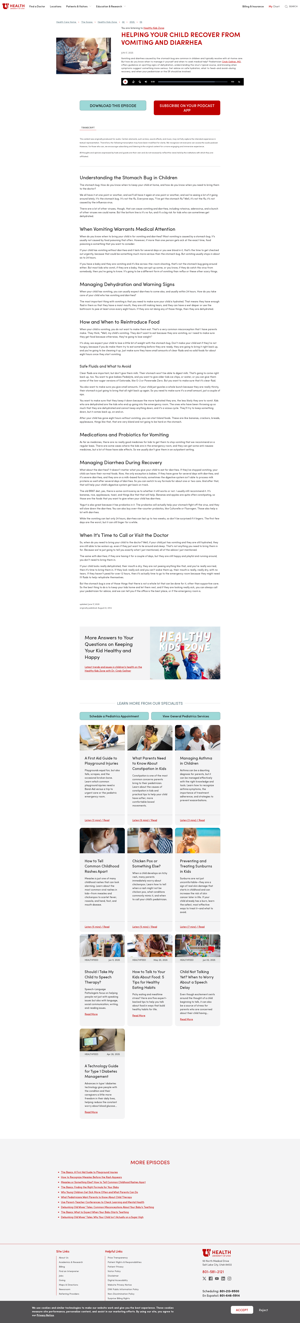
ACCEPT (242, 1310)
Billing (62, 1266)
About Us (63, 1257)
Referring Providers (69, 1293)
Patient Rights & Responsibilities (125, 1262)
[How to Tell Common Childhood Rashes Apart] (102, 880)
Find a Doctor (37, 6)
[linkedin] (223, 1278)
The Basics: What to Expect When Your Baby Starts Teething (95, 1212)
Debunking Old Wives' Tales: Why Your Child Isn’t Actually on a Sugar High (102, 1217)
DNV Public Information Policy (123, 1289)
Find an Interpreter (69, 1271)
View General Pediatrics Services (186, 716)
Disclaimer (113, 1275)
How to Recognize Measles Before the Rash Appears (91, 1177)
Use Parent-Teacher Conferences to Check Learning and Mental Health (102, 1202)
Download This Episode (113, 105)
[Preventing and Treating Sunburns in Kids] (197, 880)
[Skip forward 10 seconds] (140, 82)
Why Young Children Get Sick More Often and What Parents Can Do (99, 1192)
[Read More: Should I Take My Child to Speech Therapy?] (102, 945)
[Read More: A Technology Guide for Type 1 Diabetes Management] (102, 1039)
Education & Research (109, 6)
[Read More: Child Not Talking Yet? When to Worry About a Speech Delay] (197, 945)
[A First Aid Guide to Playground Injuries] (102, 775)
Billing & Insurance (253, 6)
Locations (55, 6)
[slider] (193, 81)
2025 (132, 21)
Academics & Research (71, 1262)
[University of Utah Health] (13, 6)
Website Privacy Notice (120, 1284)
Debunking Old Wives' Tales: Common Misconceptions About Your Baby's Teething (107, 1207)
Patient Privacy (115, 1266)
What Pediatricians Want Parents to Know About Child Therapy (96, 1197)
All (123, 21)
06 (141, 21)
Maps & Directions (68, 1284)
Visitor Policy (114, 1271)
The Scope (86, 21)
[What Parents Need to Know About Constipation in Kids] (149, 775)
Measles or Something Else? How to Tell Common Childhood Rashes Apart (103, 1182)
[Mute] (146, 82)
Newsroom (64, 1289)
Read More (91, 1014)
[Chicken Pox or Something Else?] (149, 880)
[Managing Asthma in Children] (197, 775)
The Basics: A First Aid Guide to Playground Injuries (89, 1172)
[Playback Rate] (239, 82)
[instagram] (229, 1278)
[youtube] (217, 1278)
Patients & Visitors (77, 6)
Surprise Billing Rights (119, 1298)
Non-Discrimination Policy (121, 1293)
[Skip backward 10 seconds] (133, 82)
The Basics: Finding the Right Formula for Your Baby (90, 1187)
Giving (62, 1280)
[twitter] (204, 1278)
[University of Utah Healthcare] (223, 1252)
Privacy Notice (45, 1315)
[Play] (126, 82)
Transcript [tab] (88, 127)
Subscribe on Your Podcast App (187, 108)
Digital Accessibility (118, 1280)
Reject (263, 1310)
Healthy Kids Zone (107, 21)
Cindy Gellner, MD (231, 61)
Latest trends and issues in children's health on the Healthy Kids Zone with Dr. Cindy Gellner (113, 668)
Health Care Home (66, 21)
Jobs (61, 1275)
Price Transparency (118, 1257)
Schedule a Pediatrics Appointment (114, 716)
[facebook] (210, 1278)
